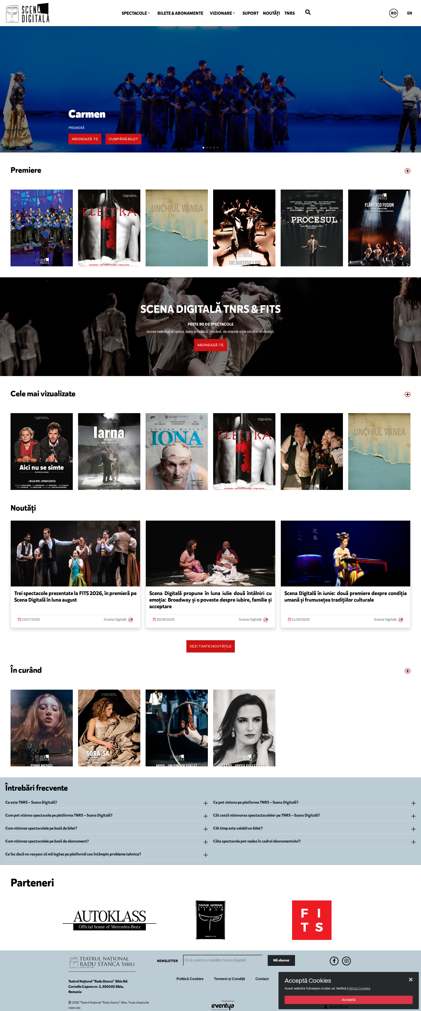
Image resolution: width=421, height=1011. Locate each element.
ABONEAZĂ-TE (85, 139)
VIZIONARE (221, 13)
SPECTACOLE (134, 13)
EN (409, 13)
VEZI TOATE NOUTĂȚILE (211, 646)
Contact (262, 979)
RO (394, 13)
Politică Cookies (190, 979)
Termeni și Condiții (229, 979)
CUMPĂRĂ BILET (123, 139)
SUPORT (251, 13)
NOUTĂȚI (271, 13)
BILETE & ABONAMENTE (180, 13)
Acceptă (348, 1000)
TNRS (289, 13)
